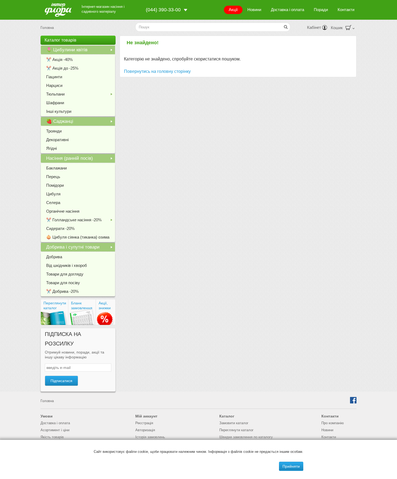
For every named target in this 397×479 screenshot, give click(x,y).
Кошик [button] (337, 27)
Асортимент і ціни (55, 430)
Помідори (55, 185)
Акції (233, 9)
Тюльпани (80, 95)
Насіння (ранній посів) (80, 159)
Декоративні (57, 139)
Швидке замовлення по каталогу (246, 437)
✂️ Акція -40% (59, 59)
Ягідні (51, 148)
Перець (53, 176)
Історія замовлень (150, 437)
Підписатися (61, 381)
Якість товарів (52, 437)
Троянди (54, 131)
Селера (53, 202)
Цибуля (53, 194)
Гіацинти (54, 76)
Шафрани (55, 102)
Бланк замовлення (81, 305)
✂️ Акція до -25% (62, 68)
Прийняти (291, 466)
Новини (254, 9)
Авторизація (145, 430)
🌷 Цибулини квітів (80, 50)
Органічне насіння (62, 211)
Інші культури (58, 111)
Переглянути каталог (54, 305)
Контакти (346, 9)
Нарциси (54, 85)
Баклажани (56, 168)
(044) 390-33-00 (163, 9)
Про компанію (332, 423)
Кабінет (314, 27)
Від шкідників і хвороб (66, 265)
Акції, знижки (105, 305)
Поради (321, 9)
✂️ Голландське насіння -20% (80, 221)
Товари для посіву (63, 282)
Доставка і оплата (287, 9)
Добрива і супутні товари (80, 248)
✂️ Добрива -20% (62, 291)
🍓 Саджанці (80, 122)
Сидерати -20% (60, 228)
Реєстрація (144, 423)
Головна (47, 28)
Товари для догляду (64, 274)
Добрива (54, 256)
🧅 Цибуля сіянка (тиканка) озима (77, 237)
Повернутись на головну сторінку (157, 71)
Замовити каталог (233, 423)
